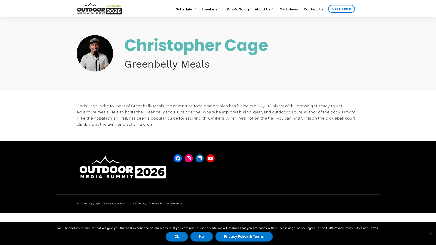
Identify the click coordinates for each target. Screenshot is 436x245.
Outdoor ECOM (158, 203)
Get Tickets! (341, 9)
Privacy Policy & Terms (244, 236)
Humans (176, 203)
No (201, 236)
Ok (176, 236)
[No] (430, 233)
